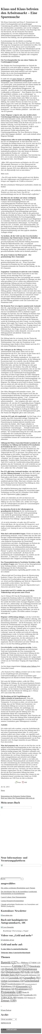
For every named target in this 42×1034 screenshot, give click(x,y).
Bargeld (9, 962)
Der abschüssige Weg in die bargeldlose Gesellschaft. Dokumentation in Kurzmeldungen (19, 892)
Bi (19, 963)
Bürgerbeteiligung (6, 966)
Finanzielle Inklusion (30, 975)
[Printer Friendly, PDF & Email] (21, 782)
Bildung (26, 962)
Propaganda (11, 992)
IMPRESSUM (6, 1023)
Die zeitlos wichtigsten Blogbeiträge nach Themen (18, 888)
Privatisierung (23, 989)
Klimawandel (24, 986)
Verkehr (22, 998)
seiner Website (17, 79)
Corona (20, 965)
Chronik (3, 904)
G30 (4, 978)
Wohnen (31, 998)
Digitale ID (13, 969)
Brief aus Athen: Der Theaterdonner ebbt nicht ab (17, 798)
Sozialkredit (29, 995)
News (3, 790)
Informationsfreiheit (31, 984)
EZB (29, 972)
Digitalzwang (15, 971)
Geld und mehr (11, 1029)
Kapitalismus (8, 986)
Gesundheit (31, 977)
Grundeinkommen (16, 984)
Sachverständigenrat (12, 995)
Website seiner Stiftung (29, 666)
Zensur (8, 1000)
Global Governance (12, 980)
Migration (8, 989)
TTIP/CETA (9, 997)
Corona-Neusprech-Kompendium (12, 901)
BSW (36, 963)
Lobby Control (21, 494)
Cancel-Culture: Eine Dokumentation (13, 897)
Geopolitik (15, 977)
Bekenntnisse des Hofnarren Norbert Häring (16, 796)
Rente (26, 992)
